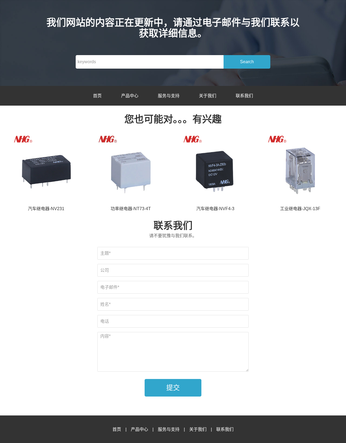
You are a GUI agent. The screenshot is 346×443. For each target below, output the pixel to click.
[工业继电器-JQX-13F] (300, 169)
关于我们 (207, 95)
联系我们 (244, 95)
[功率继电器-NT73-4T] (130, 169)
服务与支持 (168, 95)
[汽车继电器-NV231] (46, 169)
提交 (173, 387)
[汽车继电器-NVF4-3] (215, 169)
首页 (97, 95)
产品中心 (129, 95)
